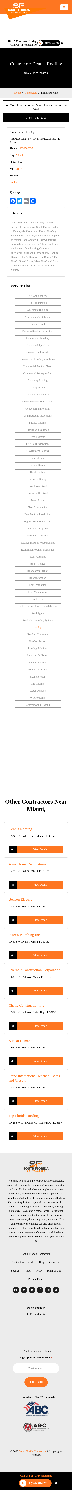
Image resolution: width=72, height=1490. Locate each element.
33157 (18, 168)
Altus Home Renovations (27, 864)
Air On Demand (20, 1041)
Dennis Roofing (20, 829)
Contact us (54, 1262)
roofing (38, 627)
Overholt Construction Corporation (34, 970)
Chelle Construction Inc (26, 1005)
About (28, 1270)
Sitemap (15, 1270)
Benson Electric (20, 899)
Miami (19, 155)
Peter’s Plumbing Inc (24, 935)
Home (17, 92)
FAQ (39, 1270)
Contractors (31, 92)
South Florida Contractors (36, 1253)
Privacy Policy (36, 1279)
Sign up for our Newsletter (36, 1357)
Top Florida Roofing (24, 1116)
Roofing (14, 181)
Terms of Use (54, 1270)
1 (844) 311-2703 (36, 117)
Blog (41, 1262)
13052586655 (36, 73)
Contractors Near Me (23, 1262)
